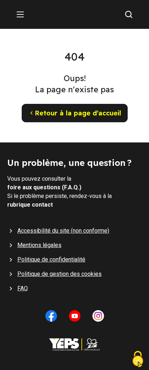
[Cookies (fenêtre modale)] (138, 360)
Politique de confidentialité (51, 259)
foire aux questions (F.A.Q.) (44, 187)
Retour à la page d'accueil (78, 113)
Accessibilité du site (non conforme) (63, 230)
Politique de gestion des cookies (59, 273)
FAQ (22, 288)
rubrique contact (30, 204)
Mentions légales (39, 245)
